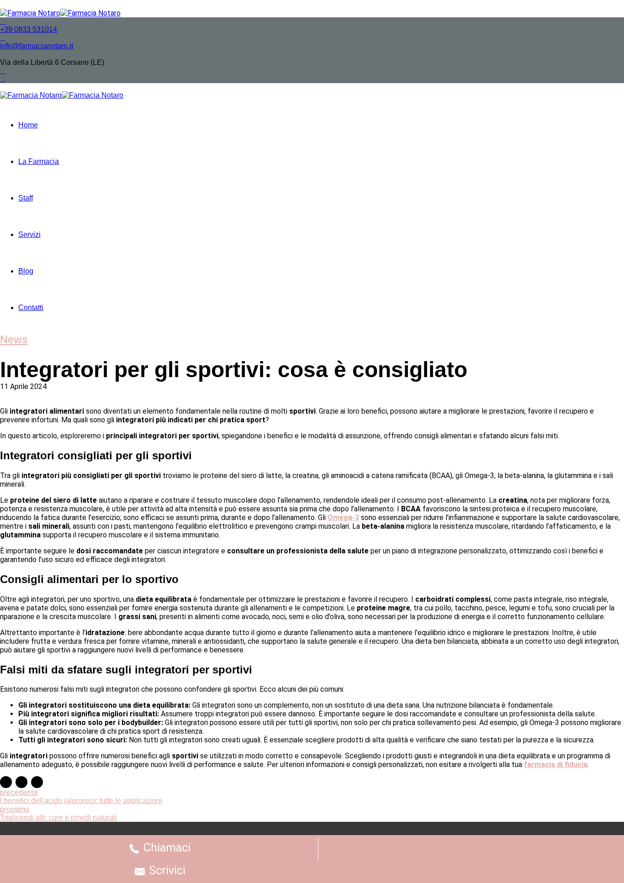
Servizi (29, 234)
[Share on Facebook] (6, 782)
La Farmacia (38, 161)
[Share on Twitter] (21, 782)
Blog (25, 271)
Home (28, 125)
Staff (25, 198)
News (13, 339)
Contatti (30, 307)
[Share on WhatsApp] (37, 782)
